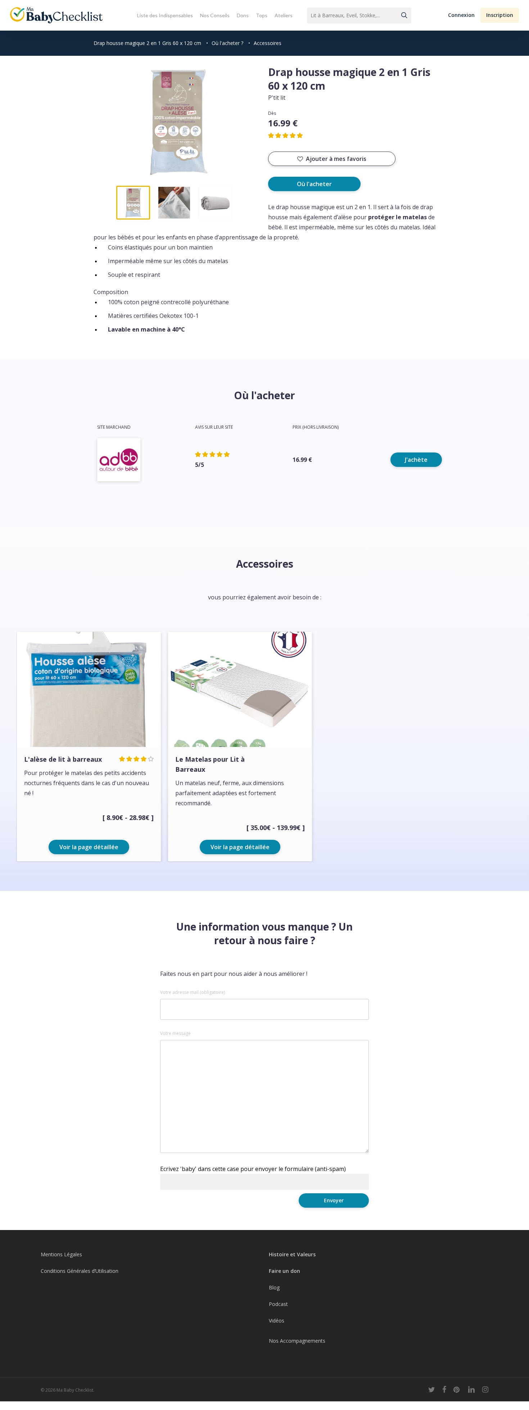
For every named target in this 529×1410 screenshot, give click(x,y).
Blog (274, 1287)
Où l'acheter (314, 184)
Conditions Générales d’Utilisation (79, 1270)
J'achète (416, 460)
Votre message (175, 1033)
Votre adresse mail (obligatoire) (192, 992)
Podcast (278, 1304)
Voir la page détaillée (88, 847)
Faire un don (284, 1270)
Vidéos (276, 1320)
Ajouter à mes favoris (336, 159)
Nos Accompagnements (297, 1340)
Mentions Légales (61, 1254)
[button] (461, 15)
